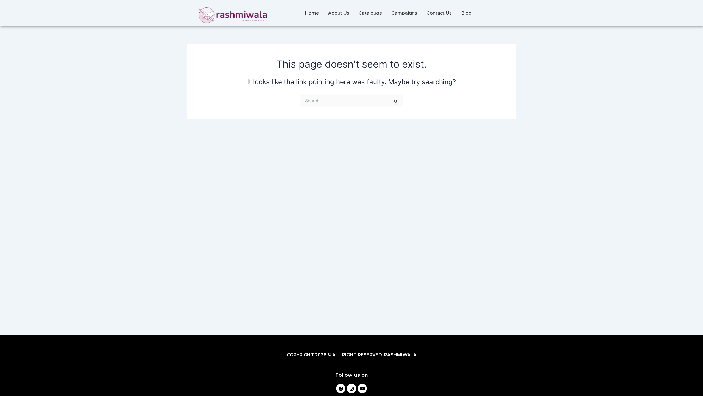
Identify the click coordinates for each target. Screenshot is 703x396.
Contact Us (439, 13)
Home (312, 13)
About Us (338, 13)
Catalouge (370, 13)
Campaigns (404, 13)
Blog (466, 13)
